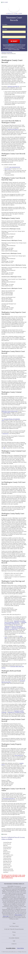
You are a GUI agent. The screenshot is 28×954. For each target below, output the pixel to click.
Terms (14, 935)
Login (15, 13)
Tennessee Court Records (6, 52)
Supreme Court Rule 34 (13, 86)
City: (3, 34)
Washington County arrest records (9, 411)
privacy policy (6, 916)
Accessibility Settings (10, 948)
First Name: (4, 24)
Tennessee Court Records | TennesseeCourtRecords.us (14, 8)
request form (5, 433)
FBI (4, 447)
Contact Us (14, 943)
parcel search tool (19, 755)
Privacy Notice (16, 49)
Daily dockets (7, 168)
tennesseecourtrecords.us (9, 798)
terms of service (18, 914)
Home (20, 13)
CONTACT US (10, 13)
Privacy (14, 932)
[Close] (25, 2)
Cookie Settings (20, 948)
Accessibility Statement (14, 938)
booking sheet (6, 412)
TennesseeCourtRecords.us (8, 44)
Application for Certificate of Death (16, 712)
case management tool (14, 167)
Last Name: (4, 29)
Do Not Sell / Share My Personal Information (14, 929)
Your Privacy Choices (14, 926)
